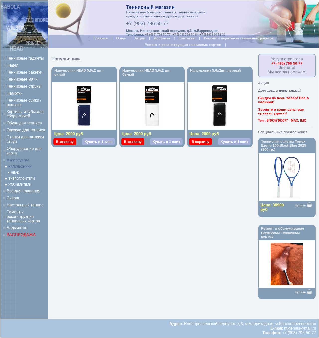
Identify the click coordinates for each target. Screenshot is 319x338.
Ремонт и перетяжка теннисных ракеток (239, 38)
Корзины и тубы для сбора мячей (25, 114)
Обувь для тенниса (24, 123)
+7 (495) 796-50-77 (286, 63)
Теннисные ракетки (24, 72)
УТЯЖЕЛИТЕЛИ (19, 184)
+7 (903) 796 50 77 (147, 23)
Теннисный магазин (150, 7)
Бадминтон (17, 228)
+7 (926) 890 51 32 (213, 34)
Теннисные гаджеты (25, 58)
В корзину (65, 142)
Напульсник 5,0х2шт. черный (215, 70)
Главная (100, 38)
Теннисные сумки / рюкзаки (24, 102)
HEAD (15, 172)
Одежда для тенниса (26, 130)
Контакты (187, 38)
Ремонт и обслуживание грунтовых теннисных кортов (282, 232)
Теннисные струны (24, 86)
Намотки (15, 93)
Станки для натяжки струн (25, 139)
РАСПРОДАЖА (21, 235)
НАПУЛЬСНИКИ (20, 166)
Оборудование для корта (24, 150)
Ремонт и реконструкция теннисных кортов (23, 216)
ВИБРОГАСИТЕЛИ (21, 178)
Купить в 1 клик (98, 142)
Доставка (162, 38)
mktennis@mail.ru (300, 328)
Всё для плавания (23, 191)
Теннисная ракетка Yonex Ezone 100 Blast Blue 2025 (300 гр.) (283, 145)
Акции (139, 38)
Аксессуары (18, 160)
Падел (12, 65)
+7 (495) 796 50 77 (158, 34)
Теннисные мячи (22, 79)
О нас (121, 38)
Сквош (13, 198)
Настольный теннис (25, 205)
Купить (301, 205)
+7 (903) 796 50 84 (186, 34)
